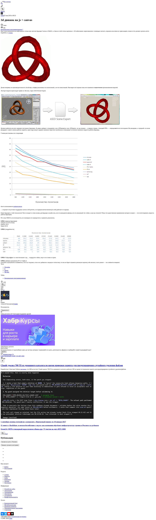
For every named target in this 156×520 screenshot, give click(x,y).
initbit (2, 15)
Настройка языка (6, 516)
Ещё (6, 434)
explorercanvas (17, 206)
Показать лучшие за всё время (9, 445)
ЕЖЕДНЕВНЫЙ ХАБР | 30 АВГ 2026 (12, 356)
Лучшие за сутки (6, 442)
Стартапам (7, 510)
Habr (10, 518)
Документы (7, 494)
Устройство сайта (9, 489)
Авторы (6, 481)
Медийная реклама (10, 505)
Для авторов (8, 490)
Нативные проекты (10, 506)
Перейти (3, 351)
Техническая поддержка (18, 516)
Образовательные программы (13, 508)
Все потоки (7, 1)
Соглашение (8, 495)
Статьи (6, 474)
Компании (7, 479)
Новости (7, 476)
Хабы (6, 478)
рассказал (23, 369)
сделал (10, 33)
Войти (6, 467)
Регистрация (8, 468)
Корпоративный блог (11, 503)
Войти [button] (3, 11)
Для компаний (8, 492)
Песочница (7, 483)
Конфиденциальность (11, 497)
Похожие (14, 442)
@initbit (15, 304)
